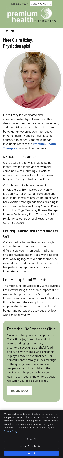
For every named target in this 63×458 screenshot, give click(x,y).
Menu (10, 31)
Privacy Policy (10, 431)
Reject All (31, 439)
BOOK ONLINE (41, 4)
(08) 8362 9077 (19, 4)
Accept (31, 453)
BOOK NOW (20, 391)
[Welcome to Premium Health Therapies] (31, 22)
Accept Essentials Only (31, 446)
